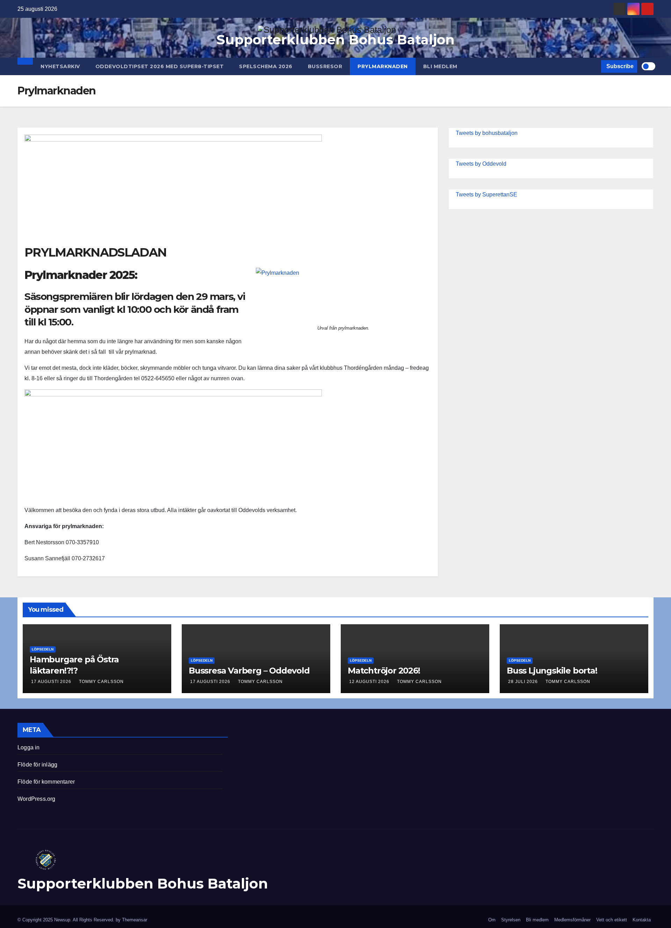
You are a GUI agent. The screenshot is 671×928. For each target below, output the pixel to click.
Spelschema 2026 (266, 66)
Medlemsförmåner (572, 919)
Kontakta (642, 919)
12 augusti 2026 (370, 681)
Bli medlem (440, 66)
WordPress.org (36, 799)
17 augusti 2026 (52, 681)
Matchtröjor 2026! (384, 671)
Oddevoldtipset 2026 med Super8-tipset (159, 66)
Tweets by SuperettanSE (486, 194)
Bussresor (325, 66)
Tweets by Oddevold (481, 164)
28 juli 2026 (523, 681)
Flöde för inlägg (37, 765)
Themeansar (134, 919)
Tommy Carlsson (101, 681)
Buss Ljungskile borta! (552, 671)
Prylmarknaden (383, 66)
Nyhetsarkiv (60, 66)
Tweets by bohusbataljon (487, 133)
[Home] (25, 61)
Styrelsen (510, 919)
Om (492, 919)
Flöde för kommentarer (46, 782)
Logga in (28, 747)
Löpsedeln (42, 649)
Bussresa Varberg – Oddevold (249, 671)
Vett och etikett (611, 919)
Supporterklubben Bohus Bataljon (335, 39)
